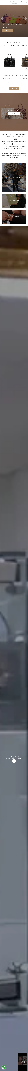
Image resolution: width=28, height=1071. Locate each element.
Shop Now (7, 30)
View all (14, 88)
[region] (14, 18)
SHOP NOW (14, 113)
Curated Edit (8, 45)
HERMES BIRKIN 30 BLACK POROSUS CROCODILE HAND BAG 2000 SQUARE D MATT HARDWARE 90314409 (10, 78)
